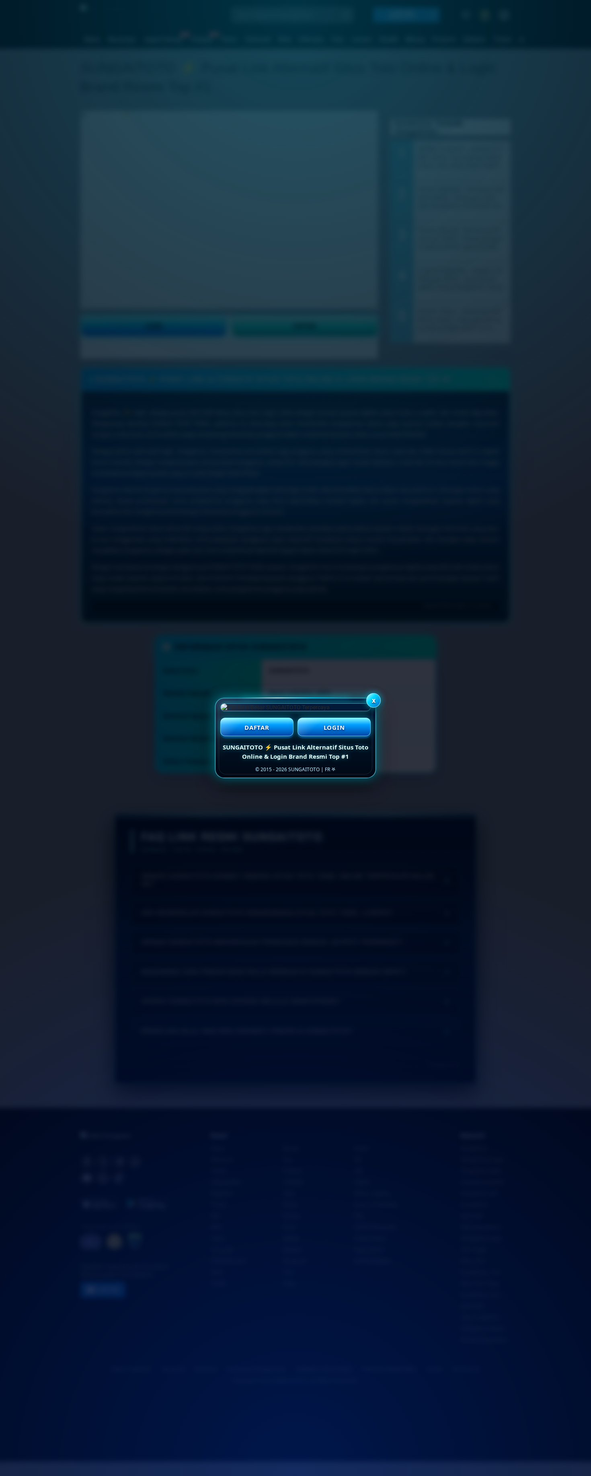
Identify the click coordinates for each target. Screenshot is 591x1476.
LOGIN (334, 727)
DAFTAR (256, 727)
